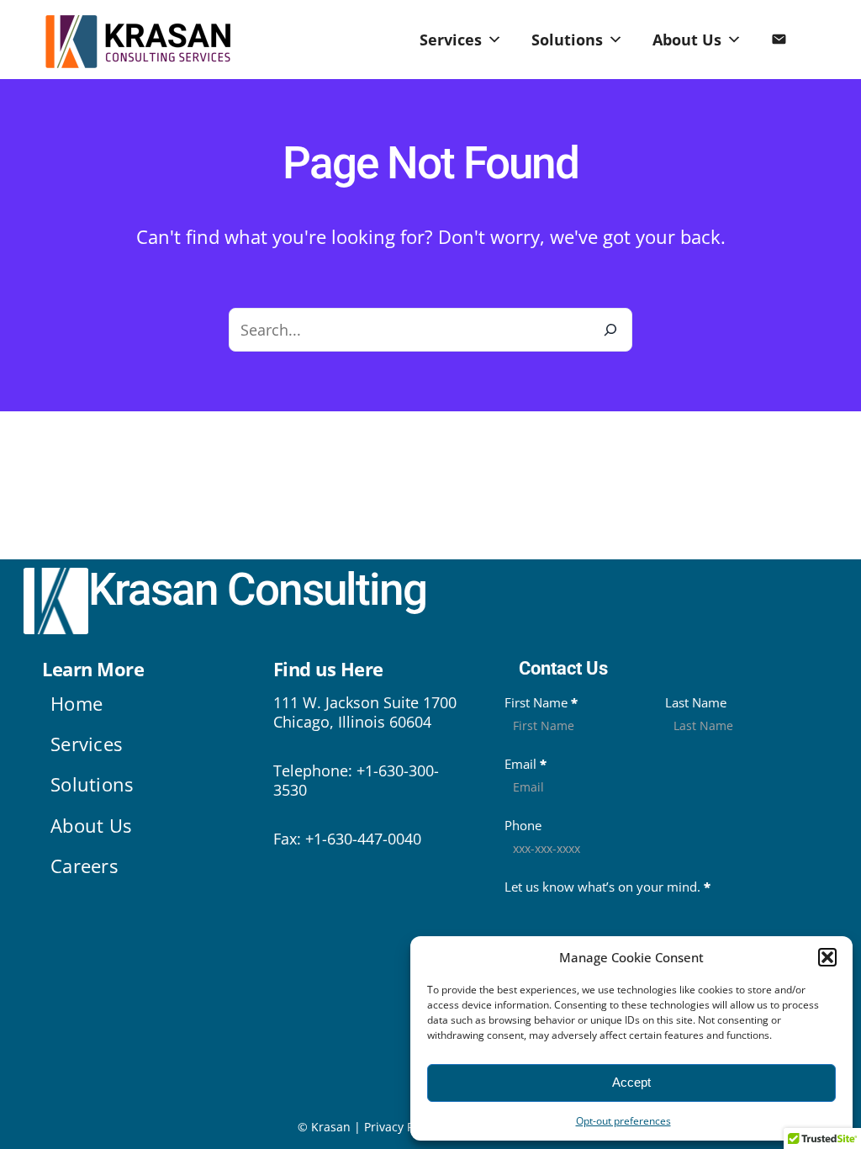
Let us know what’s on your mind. (607, 887)
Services (451, 39)
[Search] (610, 329)
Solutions (567, 39)
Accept (631, 1082)
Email (525, 764)
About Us (686, 39)
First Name (541, 703)
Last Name (695, 703)
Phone (522, 826)
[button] (827, 957)
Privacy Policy (401, 1127)
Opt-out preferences (623, 1121)
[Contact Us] (779, 39)
